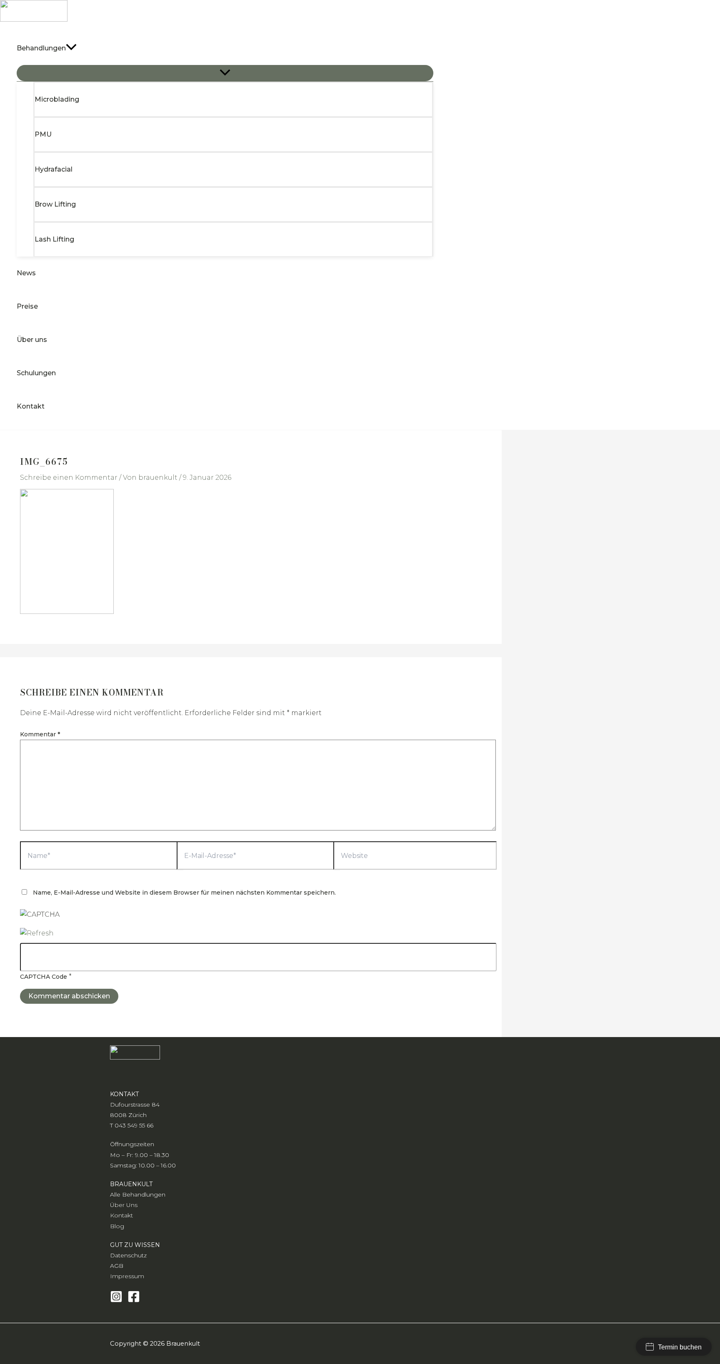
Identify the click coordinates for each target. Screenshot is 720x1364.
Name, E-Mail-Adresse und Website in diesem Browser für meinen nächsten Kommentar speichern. (184, 892)
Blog (117, 1226)
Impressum (127, 1276)
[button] (71, 48)
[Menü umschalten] (225, 73)
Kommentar (40, 734)
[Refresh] (37, 933)
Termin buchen (680, 1347)
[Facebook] (134, 1300)
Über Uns (124, 1205)
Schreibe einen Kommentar (69, 477)
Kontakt (121, 1215)
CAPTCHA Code (43, 976)
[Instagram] (116, 1300)
